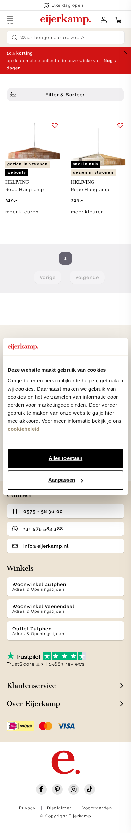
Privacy (27, 808)
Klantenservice (31, 685)
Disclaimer (59, 808)
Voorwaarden (97, 808)
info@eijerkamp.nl (46, 546)
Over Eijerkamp (33, 703)
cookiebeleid (23, 429)
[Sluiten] (125, 52)
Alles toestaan (65, 458)
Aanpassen (61, 480)
